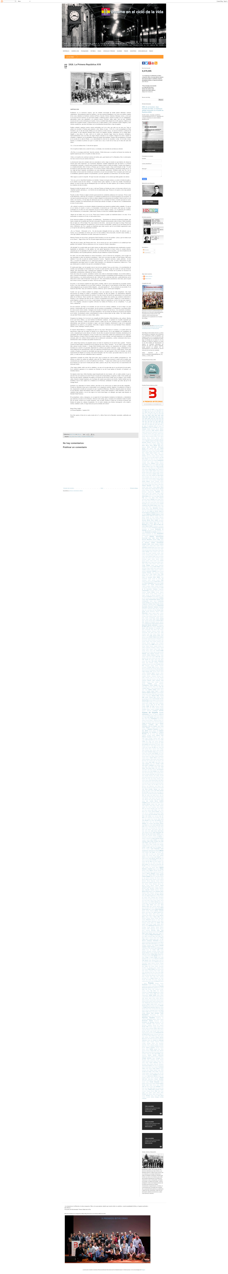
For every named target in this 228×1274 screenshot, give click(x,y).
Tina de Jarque (155, 1067)
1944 (146, 418)
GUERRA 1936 (75, 51)
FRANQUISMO (84, 51)
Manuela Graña (145, 888)
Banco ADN (160, 506)
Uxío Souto (144, 1076)
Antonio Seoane (145, 490)
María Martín (157, 903)
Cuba (155, 602)
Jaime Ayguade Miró (156, 742)
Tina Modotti (160, 1067)
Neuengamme (158, 946)
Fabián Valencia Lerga (155, 652)
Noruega (152, 952)
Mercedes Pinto (145, 931)
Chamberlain (144, 578)
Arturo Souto (148, 497)
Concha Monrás (145, 593)
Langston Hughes (146, 839)
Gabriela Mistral (150, 691)
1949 (160, 418)
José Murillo (147, 795)
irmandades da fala (151, 736)
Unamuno (155, 1074)
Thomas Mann (148, 1067)
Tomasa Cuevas (153, 1070)
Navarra (157, 945)
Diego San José (145, 610)
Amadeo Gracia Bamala (154, 451)
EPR (153, 644)
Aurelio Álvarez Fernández (150, 500)
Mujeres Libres (145, 943)
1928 (162, 413)
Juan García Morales (153, 814)
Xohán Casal (154, 1095)
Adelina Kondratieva (146, 430)
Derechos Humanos (153, 607)
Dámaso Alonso (147, 605)
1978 (148, 424)
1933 (156, 415)
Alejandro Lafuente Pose (151, 440)
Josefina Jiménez (159, 802)
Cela (153, 572)
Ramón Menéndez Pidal (152, 1007)
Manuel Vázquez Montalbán (157, 886)
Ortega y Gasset (149, 957)
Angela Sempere (159, 472)
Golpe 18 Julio (150, 706)
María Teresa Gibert (156, 907)
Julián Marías (160, 830)
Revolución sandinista (147, 1025)
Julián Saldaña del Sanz (147, 832)
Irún (157, 736)
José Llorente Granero (146, 781)
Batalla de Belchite (154, 511)
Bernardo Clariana (149, 521)
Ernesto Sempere (154, 646)
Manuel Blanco (145, 874)
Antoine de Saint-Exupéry (157, 475)
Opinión (156, 955)
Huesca (148, 727)
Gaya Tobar (154, 694)
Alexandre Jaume (155, 442)
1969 (146, 423)
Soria (156, 1053)
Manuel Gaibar (160, 877)
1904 (155, 410)
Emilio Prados (152, 637)
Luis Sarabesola (154, 865)
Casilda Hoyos (153, 568)
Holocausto (145, 726)
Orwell (155, 957)
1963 (151, 421)
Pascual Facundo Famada (157, 963)
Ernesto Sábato (145, 646)
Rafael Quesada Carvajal (147, 999)
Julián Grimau (154, 830)
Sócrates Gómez (147, 1052)
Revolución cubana (158, 1020)
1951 (143, 420)
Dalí (143, 605)
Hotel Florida (160, 726)
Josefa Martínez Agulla (158, 799)
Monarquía (155, 940)
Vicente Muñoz (156, 1085)
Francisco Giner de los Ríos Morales (154, 677)
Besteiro (151, 523)
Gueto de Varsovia (153, 714)
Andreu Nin (158, 464)
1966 (159, 421)
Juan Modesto (158, 820)
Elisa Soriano (160, 629)
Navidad (161, 945)
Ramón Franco (150, 1004)
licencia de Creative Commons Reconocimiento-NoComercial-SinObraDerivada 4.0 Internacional (152, 327)
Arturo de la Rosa (152, 496)
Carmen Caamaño (146, 554)
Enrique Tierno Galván (151, 641)
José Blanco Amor (146, 771)
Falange (144, 653)
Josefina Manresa (146, 804)
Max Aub (157, 925)
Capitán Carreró (145, 545)
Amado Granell (153, 452)
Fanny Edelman (150, 653)
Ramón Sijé (157, 1010)
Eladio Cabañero (153, 626)
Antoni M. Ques (153, 476)
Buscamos (149, 539)
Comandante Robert (155, 587)
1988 (161, 424)
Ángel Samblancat (159, 469)
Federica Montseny (151, 655)
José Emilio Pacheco (159, 774)
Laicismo (161, 838)
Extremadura (144, 652)
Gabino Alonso (148, 276)
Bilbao (155, 523)
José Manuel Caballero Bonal (153, 787)
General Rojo (145, 700)
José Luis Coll (149, 783)
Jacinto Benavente (159, 741)
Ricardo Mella (145, 1026)
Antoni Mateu (160, 476)
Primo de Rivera (154, 987)
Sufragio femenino (146, 1058)
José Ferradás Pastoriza (147, 775)
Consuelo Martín (155, 596)
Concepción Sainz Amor (154, 590)
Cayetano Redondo (146, 572)
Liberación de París (153, 850)
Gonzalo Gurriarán (159, 706)
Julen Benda (158, 827)
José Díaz (152, 774)
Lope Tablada (157, 853)
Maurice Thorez (145, 925)
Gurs (146, 715)
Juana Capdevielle (156, 825)
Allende (161, 448)
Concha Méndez (151, 592)
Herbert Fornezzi (145, 720)
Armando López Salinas (157, 493)
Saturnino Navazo (154, 1044)
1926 (157, 413)
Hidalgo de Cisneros (146, 723)
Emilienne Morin (145, 635)
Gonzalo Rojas (145, 707)
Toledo (143, 1068)
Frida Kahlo (160, 685)
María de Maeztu (157, 895)
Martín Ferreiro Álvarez (154, 915)
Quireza (151, 993)
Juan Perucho (156, 822)
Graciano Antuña (159, 707)
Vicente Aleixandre (154, 1082)
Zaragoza (157, 1097)
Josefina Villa (154, 804)
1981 (153, 424)
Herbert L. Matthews (153, 720)
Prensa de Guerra (146, 987)
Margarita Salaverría (154, 892)
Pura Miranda (160, 990)
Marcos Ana (145, 891)
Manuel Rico (160, 883)
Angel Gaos (153, 466)
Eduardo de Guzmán (150, 622)
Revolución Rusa (160, 1023)
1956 (155, 420)
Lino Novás (158, 852)
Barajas (143, 508)
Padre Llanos (151, 961)
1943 (143, 418)
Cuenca (150, 604)
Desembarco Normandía (147, 608)
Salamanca (144, 1040)
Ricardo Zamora (145, 1028)
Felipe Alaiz (157, 656)
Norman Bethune (146, 952)
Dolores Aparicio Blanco (154, 613)
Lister (147, 853)
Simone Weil (153, 1050)
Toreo (162, 1070)
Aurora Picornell (160, 502)
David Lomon (154, 605)
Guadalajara (155, 710)
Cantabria (161, 544)
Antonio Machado (146, 485)
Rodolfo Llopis (149, 1031)
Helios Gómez (148, 718)
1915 (157, 412)
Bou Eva (154, 535)
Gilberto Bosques (146, 704)
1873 (160, 409)
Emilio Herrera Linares (155, 635)
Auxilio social (149, 503)
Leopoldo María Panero (155, 845)
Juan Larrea (160, 819)
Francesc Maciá (156, 671)
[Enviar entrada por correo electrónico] (83, 434)
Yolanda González (146, 1097)
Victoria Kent (151, 1089)
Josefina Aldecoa (154, 801)
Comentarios (147, 252)
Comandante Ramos (146, 587)
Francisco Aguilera (146, 674)
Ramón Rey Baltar (159, 1008)
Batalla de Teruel (159, 514)
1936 (143, 417)
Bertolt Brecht (145, 523)
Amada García (145, 451)
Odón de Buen (147, 954)
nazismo (144, 946)
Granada (144, 709)
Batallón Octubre (145, 518)
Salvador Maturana (155, 1041)
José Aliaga (144, 766)
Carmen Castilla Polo (155, 554)
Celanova (157, 572)
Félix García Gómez (151, 658)
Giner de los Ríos (155, 704)
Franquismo (145, 685)
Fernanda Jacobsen (153, 662)
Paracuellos (144, 963)
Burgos (161, 538)
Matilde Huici (153, 922)
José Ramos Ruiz (150, 796)
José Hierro (160, 780)
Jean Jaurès (159, 747)
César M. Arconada (147, 577)
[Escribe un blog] (88, 434)
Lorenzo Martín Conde (154, 855)
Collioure (152, 586)
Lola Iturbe (151, 853)
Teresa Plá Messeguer (158, 1064)
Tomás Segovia (156, 1068)
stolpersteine (160, 1055)
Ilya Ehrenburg (159, 733)
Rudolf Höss (160, 1038)
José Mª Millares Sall (156, 784)
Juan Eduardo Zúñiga (158, 813)
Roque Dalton (145, 1035)
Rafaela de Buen (145, 1001)
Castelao (144, 569)
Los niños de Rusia (149, 856)
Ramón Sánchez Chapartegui (148, 1010)
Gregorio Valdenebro (146, 710)
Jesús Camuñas (145, 750)
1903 (153, 410)
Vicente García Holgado (151, 1083)
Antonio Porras (148, 488)
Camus (152, 544)
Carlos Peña (160, 550)
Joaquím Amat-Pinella (155, 754)
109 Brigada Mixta (146, 409)
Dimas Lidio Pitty (153, 610)
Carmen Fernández (155, 557)
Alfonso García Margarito (151, 443)
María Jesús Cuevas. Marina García (155, 900)
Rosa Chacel (152, 1035)
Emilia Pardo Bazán (151, 634)
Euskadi (158, 650)
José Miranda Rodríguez (152, 793)
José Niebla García (154, 795)
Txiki (162, 1073)
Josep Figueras (145, 805)
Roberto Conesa (150, 1029)
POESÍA (126, 51)
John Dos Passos (157, 760)
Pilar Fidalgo (148, 979)
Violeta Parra (160, 1091)
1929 (143, 415)
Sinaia (158, 1050)
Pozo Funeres (148, 986)
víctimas (158, 1086)
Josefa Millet (145, 801)
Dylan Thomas (145, 620)
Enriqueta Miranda (146, 643)
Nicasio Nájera (154, 948)
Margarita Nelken (159, 891)
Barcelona (155, 508)
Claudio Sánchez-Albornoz (157, 584)
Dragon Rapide (149, 619)
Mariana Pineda (145, 910)
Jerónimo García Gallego (157, 748)
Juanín (146, 826)
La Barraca (149, 836)
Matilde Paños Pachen (147, 924)
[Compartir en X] (90, 434)
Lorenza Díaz (145, 855)
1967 (162, 421)
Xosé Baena (160, 1095)
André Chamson (159, 463)
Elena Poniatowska (146, 629)
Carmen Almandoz (152, 553)
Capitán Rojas (153, 545)
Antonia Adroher (145, 478)
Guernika (161, 710)
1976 (143, 424)
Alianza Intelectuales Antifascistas (155, 446)
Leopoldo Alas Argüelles (158, 844)
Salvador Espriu (145, 1041)
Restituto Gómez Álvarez (158, 1019)
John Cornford (150, 760)
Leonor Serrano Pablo (147, 844)
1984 (156, 424)
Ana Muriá (151, 458)
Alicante (143, 448)
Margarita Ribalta (145, 892)
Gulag (143, 715)
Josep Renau (153, 805)
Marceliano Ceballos (154, 888)
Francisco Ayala (155, 674)
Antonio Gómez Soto (149, 484)
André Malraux (145, 464)
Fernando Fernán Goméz (151, 665)
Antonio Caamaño (155, 481)
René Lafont (160, 1016)
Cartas (148, 565)
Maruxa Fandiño (154, 918)
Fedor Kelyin (152, 656)
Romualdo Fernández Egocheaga (156, 1034)
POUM (143, 986)
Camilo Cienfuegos (155, 541)
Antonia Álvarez (152, 478)
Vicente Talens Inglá (151, 1086)
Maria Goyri (158, 898)
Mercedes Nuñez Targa (157, 930)
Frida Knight (144, 686)
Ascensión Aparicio (146, 499)
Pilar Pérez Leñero (150, 981)
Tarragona (158, 1058)
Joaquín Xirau (156, 759)
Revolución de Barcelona (148, 1022)
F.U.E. (149, 652)
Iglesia (146, 730)
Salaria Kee (149, 1040)
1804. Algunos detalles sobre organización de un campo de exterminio (157, 221)
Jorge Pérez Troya (159, 762)
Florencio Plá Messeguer (150, 670)
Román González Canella (150, 1032)
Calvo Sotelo (148, 541)
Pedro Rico (152, 972)
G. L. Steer (151, 688)
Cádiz (158, 539)
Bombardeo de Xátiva (151, 533)
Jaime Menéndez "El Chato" (154, 744)
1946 (152, 418)
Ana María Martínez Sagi (155, 457)
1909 (162, 410)
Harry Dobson (157, 717)
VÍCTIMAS (93, 51)
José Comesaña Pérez (158, 772)
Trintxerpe (151, 1073)
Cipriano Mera (157, 581)
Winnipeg (148, 1095)
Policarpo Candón (159, 983)
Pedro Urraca (148, 973)
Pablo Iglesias (145, 960)
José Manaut (158, 786)
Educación (144, 625)
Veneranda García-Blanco (147, 1080)
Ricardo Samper (152, 1026)
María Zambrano (159, 909)
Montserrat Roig (149, 942)
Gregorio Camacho (151, 709)
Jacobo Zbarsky (145, 742)
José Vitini (151, 799)
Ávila (148, 505)
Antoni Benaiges (145, 476)
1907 (160, 410)
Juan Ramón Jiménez (158, 823)
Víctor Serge (145, 1089)
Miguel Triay (160, 936)
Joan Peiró (161, 753)
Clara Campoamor (148, 583)
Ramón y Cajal (158, 1011)
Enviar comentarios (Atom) (76, 490)
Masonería (148, 919)
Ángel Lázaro (145, 467)
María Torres (148, 278)
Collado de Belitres (146, 586)
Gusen (148, 715)
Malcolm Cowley (145, 870)
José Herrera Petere (153, 780)
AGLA (151, 432)
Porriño (150, 984)
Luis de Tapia (149, 861)
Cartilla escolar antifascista (157, 565)
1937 (146, 417)
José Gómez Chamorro (156, 778)
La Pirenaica (148, 838)
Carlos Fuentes (148, 548)
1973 (156, 423)
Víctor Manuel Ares (159, 1088)
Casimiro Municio (159, 568)
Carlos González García (147, 550)
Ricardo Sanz (160, 1026)
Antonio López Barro (158, 484)
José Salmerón (145, 798)
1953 (148, 420)
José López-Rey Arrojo (156, 781)
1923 (150, 413)
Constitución (149, 596)
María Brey (144, 895)
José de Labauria (145, 774)
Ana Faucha (147, 457)
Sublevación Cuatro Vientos (148, 1056)
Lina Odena (152, 852)
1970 (148, 423)
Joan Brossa (148, 753)
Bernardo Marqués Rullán (158, 521)
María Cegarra (150, 895)
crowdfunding (160, 601)
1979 (151, 424)
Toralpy (158, 1070)
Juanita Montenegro (152, 826)
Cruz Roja (152, 602)
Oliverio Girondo (147, 955)
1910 (143, 412)
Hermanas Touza (150, 721)
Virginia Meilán (160, 1092)
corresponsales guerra (154, 599)
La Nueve (159, 837)
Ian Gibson (161, 729)
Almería (144, 450)
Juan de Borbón (155, 811)
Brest (157, 535)
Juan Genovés (155, 816)
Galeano (144, 692)
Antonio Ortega (152, 487)
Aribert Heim (149, 493)
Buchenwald (144, 538)
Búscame (144, 539)
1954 (150, 420)
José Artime (144, 769)
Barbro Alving (149, 508)
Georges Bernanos (159, 701)
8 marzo (150, 427)
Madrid (161, 867)
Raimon (150, 1001)
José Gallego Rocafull (158, 775)
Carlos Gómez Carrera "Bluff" (157, 548)
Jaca (153, 741)
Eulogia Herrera (145, 650)
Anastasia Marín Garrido (148, 461)
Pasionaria (144, 964)
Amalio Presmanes (159, 454)
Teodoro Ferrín (160, 1061)
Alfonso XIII (157, 445)
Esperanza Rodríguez (151, 647)
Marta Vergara (149, 913)
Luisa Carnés (145, 867)
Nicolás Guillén (156, 949)
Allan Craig (156, 448)
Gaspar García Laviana (147, 694)
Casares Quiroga (149, 566)
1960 (143, 421)
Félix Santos (154, 661)
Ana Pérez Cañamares (158, 458)
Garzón (161, 692)
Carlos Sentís (160, 551)
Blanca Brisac (150, 524)
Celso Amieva (153, 574)
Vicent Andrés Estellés (158, 1080)
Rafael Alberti (152, 995)
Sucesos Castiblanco (159, 1056)
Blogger (143, 1269)
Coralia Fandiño (155, 598)
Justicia (158, 834)
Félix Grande (145, 659)
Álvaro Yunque (160, 449)
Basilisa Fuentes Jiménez (155, 509)
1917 (160, 412)
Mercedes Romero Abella (154, 931)
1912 (149, 412)
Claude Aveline (157, 583)
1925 (155, 413)
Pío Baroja (156, 981)
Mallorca (151, 870)
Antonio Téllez (153, 490)
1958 (160, 420)
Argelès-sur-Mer (151, 491)
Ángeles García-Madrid (147, 473)
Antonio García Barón (151, 482)
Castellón (148, 569)
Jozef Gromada (160, 807)
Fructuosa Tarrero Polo (153, 686)
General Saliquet (152, 700)
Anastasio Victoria (146, 463)
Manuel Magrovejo (151, 880)
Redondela (144, 1016)
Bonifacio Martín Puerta (147, 535)
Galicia (149, 692)
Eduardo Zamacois (159, 623)
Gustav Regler (154, 715)
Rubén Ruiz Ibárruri (154, 1038)
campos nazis (146, 544)
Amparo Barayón (156, 455)
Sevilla (151, 1049)
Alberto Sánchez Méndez (153, 438)
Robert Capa (157, 1028)
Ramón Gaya (145, 1005)
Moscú (161, 942)
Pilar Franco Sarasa (156, 979)
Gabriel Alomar (157, 688)
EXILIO (99, 51)
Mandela (155, 870)
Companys (155, 589)
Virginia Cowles (152, 1092)
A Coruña (154, 427)
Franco (150, 683)
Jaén (150, 742)
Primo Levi (144, 989)
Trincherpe (161, 1071)
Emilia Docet (157, 632)
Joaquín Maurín (153, 757)
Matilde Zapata (156, 924)
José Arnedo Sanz (159, 768)
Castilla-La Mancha (155, 569)
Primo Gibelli (160, 987)
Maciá (157, 867)
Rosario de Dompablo (150, 1037)
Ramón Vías (151, 1011)
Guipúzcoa (161, 714)
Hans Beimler (150, 717)
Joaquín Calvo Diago (149, 756)
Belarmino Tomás (159, 518)
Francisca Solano (159, 673)
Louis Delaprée (157, 856)
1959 (162, 420)
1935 (162, 415)
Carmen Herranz (155, 559)
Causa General (160, 571)
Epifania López (148, 644)
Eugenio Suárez (153, 649)
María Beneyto (160, 894)
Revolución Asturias (147, 1020)
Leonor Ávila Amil (152, 842)
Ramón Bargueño (155, 1002)
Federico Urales (145, 656)
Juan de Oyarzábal (149, 813)
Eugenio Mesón (145, 649)
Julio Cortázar (153, 834)
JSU (143, 808)
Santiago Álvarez (151, 1043)
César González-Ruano (158, 575)
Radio (155, 993)
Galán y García (159, 691)
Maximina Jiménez (155, 927)
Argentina (157, 491)
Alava (155, 434)
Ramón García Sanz (158, 1004)
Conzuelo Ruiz (149, 598)
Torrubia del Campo (146, 1071)
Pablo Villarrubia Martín (154, 960)
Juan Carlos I (154, 810)
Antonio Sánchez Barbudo (157, 488)
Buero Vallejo (151, 538)
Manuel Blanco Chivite (154, 874)
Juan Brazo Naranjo (146, 810)
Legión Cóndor (150, 841)
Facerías (161, 652)
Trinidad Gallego (145, 1073)
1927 (160, 413)
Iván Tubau (148, 741)
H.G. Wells (144, 717)
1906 (157, 410)
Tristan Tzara (157, 1073)
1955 (153, 420)
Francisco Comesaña (151, 676)
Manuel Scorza (145, 885)
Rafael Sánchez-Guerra (158, 999)
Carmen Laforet (149, 560)
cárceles (144, 547)
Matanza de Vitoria (155, 919)
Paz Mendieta (150, 967)
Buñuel (157, 538)
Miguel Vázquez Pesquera (148, 937)
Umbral (151, 1074)
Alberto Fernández (150, 436)
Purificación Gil (145, 992)
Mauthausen (152, 925)
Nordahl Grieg (160, 951)
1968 (143, 423)
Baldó (157, 506)
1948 (157, 418)
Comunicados (145, 590)
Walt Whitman (149, 1094)
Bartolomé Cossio (145, 509)
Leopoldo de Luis (146, 845)
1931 (149, 415)
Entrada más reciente (68, 488)
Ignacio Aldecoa (152, 730)
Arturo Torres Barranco (157, 497)
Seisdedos (152, 1047)
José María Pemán (150, 790)
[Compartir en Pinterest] (93, 434)
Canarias (157, 544)
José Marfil (161, 787)
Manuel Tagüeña (155, 885)
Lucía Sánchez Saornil (154, 858)
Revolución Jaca (151, 1023)
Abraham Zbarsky (155, 429)
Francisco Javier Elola (146, 679)
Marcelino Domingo (159, 889)
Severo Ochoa (145, 1049)
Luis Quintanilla (158, 864)
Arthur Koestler (148, 494)
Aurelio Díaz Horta (146, 502)
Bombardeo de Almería (147, 527)
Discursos (145, 613)
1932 (152, 415)
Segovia (148, 1047)
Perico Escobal (145, 976)
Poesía (151, 983)
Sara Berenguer (159, 1043)
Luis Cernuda (153, 859)
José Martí (146, 792)
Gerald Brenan (145, 703)
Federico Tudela (159, 655)
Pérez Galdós (160, 975)
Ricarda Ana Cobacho (158, 1025)
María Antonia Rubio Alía (150, 894)
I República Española (85, 436)
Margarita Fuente (152, 891)
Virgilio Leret (145, 1092)
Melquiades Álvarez (155, 928)
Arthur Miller (161, 494)
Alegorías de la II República (153, 439)
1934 (159, 415)
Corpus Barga (145, 599)
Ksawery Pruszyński (157, 835)
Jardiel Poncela (157, 745)
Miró (162, 939)
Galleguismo (153, 692)
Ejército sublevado (152, 625)
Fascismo (157, 653)
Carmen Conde (151, 556)
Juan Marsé (151, 820)
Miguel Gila (147, 934)
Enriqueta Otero (155, 643)
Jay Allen (154, 747)
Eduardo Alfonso (152, 620)
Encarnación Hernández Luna (157, 638)
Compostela (161, 589)
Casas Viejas (156, 566)
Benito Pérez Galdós (76, 436)
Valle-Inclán (144, 1079)
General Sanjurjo (159, 700)
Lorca (162, 854)
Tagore (153, 1058)
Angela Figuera (152, 470)
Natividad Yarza (150, 945)
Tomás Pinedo (149, 1068)
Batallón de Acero (150, 517)
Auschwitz (144, 503)
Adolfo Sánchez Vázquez (158, 430)
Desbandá (161, 607)
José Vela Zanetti (159, 798)
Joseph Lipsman (159, 805)
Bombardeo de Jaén (151, 530)
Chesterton (144, 580)
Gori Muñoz (152, 707)
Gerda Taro (152, 703)
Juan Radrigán (150, 823)
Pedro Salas (157, 972)
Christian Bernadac (146, 581)
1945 (149, 418)
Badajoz (155, 505)
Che (162, 578)
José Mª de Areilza (146, 784)
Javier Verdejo (148, 747)
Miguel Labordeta (148, 936)
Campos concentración (157, 542)
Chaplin (149, 578)
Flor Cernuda (153, 668)
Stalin (162, 1053)
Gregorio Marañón (159, 709)
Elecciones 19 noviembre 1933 (156, 628)
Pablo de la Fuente (150, 958)
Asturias (152, 499)
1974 (159, 423)
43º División (159, 426)
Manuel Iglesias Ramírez (147, 879)
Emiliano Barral (160, 634)
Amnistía (144, 455)
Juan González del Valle (158, 817)
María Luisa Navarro (150, 903)
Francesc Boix (148, 671)
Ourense (144, 958)
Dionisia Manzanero (150, 611)
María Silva (149, 907)
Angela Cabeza (145, 470)
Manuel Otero (157, 882)
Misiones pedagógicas (147, 940)
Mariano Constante (159, 910)
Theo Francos (155, 1065)
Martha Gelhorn (156, 913)
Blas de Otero (157, 524)
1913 (151, 412)
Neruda (153, 946)
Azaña (151, 505)
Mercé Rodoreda (146, 930)
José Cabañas (160, 771)
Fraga (143, 671)
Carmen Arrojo (160, 553)
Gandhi (158, 692)
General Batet (160, 694)
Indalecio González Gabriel (148, 735)
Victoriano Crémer (159, 1089)
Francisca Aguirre (151, 673)
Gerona (157, 703)
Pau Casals (145, 966)
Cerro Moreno (149, 575)
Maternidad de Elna (156, 921)
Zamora (152, 1097)
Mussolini (154, 943)
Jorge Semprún (145, 763)
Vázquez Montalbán (158, 1079)
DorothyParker (152, 617)
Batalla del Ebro (145, 515)
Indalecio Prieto (160, 735)
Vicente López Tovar (147, 1085)
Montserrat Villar (156, 942)
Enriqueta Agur (160, 641)
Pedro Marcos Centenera (147, 970)
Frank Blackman (159, 683)
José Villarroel (145, 799)
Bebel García (153, 518)
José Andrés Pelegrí (152, 766)
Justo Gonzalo (148, 835)
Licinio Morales (145, 852)
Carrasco (154, 563)
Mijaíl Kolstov (157, 937)
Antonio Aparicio (146, 481)
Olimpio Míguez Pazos (156, 954)
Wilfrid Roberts (156, 1094)
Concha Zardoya (153, 593)
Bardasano (161, 508)
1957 (157, 420)
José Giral (148, 778)
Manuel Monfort (160, 880)
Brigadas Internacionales (156, 536)
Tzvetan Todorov (145, 1074)
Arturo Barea (145, 496)
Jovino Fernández (152, 807)
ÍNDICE (151, 51)
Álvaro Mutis (154, 449)
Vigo (156, 1091)
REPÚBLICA (66, 51)
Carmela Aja (144, 553)
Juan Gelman (148, 816)
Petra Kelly (152, 976)
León (162, 841)
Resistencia (149, 1019)
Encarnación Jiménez (146, 640)
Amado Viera (160, 452)
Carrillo (143, 565)
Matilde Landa (160, 922)
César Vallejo (156, 577)
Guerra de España (150, 712)
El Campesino (160, 625)
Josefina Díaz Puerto (151, 802)
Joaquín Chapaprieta (159, 756)
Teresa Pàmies (150, 1064)
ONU (152, 955)
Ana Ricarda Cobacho (146, 460)
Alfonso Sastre (149, 445)
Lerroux (143, 847)
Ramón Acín (148, 1002)
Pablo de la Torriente (159, 958)
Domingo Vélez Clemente (158, 616)
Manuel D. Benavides (155, 876)
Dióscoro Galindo (160, 611)
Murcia (150, 943)
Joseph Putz (145, 807)
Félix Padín (148, 661)
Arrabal (143, 494)
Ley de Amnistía (157, 847)
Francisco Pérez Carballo (152, 682)
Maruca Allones (149, 916)
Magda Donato (156, 868)
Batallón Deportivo (159, 517)
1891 (148, 410)
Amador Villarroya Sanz (148, 454)
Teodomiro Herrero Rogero (151, 1061)
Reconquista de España (156, 1014)
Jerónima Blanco (148, 748)
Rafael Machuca (159, 998)
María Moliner (150, 904)
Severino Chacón (160, 1047)
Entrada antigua (134, 488)
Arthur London (155, 494)
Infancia (144, 736)
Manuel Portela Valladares (151, 883)
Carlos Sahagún (145, 551)
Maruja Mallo (157, 916)
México (161, 931)
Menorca (161, 928)
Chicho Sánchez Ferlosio (154, 580)
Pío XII (160, 981)
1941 (159, 417)
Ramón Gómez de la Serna (154, 1005)
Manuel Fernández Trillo (151, 877)
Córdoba (161, 598)
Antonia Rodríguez (153, 479)
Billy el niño (160, 523)
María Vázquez (152, 909)
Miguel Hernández (155, 934)
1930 (146, 415)
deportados (145, 607)
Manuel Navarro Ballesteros (148, 882)
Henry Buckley (160, 718)
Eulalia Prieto (160, 649)
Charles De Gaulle (156, 578)
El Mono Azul (145, 626)
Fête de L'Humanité (146, 668)
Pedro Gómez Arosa (159, 969)
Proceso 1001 (151, 989)
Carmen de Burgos (159, 556)
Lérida (162, 845)
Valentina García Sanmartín (152, 1077)
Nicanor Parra (148, 948)
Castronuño (148, 571)
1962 (148, 421)
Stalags (158, 1053)
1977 (146, 424)
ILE (148, 733)
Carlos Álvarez (157, 547)
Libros (92, 436)
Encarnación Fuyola (146, 638)
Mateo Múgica (148, 921)
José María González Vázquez (149, 789)
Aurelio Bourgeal (159, 500)
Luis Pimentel (151, 864)
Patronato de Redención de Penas (155, 964)
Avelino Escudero (156, 503)
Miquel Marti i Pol (157, 939)
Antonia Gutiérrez (159, 478)
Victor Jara (152, 1088)
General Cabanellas (146, 695)
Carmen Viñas (148, 563)
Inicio (102, 488)
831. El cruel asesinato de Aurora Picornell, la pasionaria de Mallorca (157, 231)
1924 (153, 413)
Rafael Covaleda (155, 996)
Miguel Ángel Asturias (147, 933)
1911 (70, 436)
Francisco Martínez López (148, 680)
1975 (162, 423)
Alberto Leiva (157, 436)
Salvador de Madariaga (158, 1040)
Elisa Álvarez (154, 629)
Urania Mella (160, 1074)
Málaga (161, 869)
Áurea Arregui (157, 499)
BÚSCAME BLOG (142, 51)
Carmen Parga (151, 562)
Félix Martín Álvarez (153, 659)
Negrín (149, 946)
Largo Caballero (153, 839)
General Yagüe (145, 701)
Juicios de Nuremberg (150, 827)
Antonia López (145, 479)
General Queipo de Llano (158, 698)
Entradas (146, 250)
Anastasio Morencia (159, 461)
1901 (150, 410)
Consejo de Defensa (150, 595)
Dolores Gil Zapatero (158, 614)
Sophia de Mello (150, 1053)
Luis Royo (148, 865)
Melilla (148, 928)
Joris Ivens (152, 763)
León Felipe (145, 842)
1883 (143, 410)
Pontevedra (145, 984)
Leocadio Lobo (157, 841)
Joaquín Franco (145, 757)
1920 (143, 413)
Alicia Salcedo (150, 448)
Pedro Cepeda (157, 967)
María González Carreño (150, 898)
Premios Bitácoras (155, 986)
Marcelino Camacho (149, 889)
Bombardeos (160, 533)
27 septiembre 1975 (151, 426)
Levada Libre (149, 847)
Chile (162, 580)
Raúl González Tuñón (157, 1013)
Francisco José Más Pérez (157, 679)
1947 (154, 418)
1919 (162, 412)
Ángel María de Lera (152, 467)
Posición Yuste (160, 984)
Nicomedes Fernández (152, 951)
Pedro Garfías (151, 969)
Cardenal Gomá (150, 547)
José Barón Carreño (151, 769)
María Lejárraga (154, 901)
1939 (153, 417)
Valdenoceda (150, 1076)
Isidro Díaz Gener (157, 739)
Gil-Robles (161, 703)
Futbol (147, 688)
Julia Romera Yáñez (156, 829)
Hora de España (152, 726)
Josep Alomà (160, 804)
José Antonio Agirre (150, 768)
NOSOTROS (133, 51)
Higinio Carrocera (155, 723)
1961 (146, 421)
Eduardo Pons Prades (150, 623)
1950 (162, 418)
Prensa (161, 986)
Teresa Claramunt (153, 1062)
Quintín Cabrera (145, 993)
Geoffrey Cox (152, 701)
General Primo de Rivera (147, 698)
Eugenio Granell (159, 647)
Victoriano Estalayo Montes (148, 1091)
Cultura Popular (156, 604)
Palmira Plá (161, 961)
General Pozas (160, 697)
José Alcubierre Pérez (158, 765)
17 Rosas (156, 409)
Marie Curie (150, 912)
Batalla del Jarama (154, 515)
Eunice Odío (153, 650)
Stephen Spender (152, 1055)
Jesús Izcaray (159, 751)
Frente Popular (153, 685)
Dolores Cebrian (149, 614)
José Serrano (152, 798)
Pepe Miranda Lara (153, 975)
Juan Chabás (148, 811)
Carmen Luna (156, 560)
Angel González (159, 466)
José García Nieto (154, 777)
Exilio (161, 650)
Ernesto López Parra (159, 644)
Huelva (143, 727)
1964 (154, 421)
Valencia (155, 1076)
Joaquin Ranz (160, 757)
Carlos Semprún (153, 551)
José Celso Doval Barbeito (147, 772)
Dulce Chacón (156, 619)
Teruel (143, 1065)
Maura (162, 924)
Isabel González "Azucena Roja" (152, 738)
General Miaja (155, 695)
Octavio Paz (156, 952)
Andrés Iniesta (152, 464)
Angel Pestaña (152, 469)
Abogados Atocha (146, 429)
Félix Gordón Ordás (159, 658)
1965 (157, 421)
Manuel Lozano (156, 879)
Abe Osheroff (161, 427)
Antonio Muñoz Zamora (158, 485)
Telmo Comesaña (151, 1059)
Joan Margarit (155, 753)
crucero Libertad (145, 602)
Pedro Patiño (157, 970)
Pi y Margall (150, 978)
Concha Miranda (159, 592)
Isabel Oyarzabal (149, 739)
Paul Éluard (151, 966)
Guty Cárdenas (160, 715)
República (152, 1017)
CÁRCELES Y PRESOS (109, 51)
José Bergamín (160, 769)
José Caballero (153, 771)
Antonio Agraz (160, 479)
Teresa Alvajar (145, 1062)
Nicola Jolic (148, 949)
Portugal (154, 984)
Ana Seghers (154, 460)
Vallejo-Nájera (150, 1079)
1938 (150, 417)
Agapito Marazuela (146, 432)
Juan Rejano (144, 825)
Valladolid (161, 1077)
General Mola (152, 697)
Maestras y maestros (147, 869)
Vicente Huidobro (159, 1083)
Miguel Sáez (155, 936)
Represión (145, 1017)
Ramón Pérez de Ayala (151, 1008)
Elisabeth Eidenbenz (146, 631)
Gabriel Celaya (152, 689)
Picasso (156, 978)
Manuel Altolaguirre (151, 873)
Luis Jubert (152, 862)
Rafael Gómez (152, 998)
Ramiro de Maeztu (156, 1001)
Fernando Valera (151, 667)
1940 (156, 417)
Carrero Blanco (160, 563)
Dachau (161, 604)
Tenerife (157, 1059)
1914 (154, 412)
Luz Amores (152, 867)
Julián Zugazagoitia (157, 832)
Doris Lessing (145, 617)
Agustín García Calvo (152, 433)
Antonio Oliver (145, 487)
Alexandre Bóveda (146, 442)
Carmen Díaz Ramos (146, 557)
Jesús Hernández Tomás (150, 751)
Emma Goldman (159, 637)
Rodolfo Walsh (156, 1031)
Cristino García (153, 601)
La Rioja (153, 838)
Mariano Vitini (145, 912)
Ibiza (143, 730)
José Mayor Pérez (153, 792)
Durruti (161, 619)
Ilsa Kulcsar (152, 733)
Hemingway (154, 718)
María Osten (157, 904)
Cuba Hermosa (160, 602)
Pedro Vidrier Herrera (155, 973)
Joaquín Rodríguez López (147, 759)
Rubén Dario (147, 1038)
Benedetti (144, 520)
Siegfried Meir (157, 1049)
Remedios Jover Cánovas (152, 1016)
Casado (143, 566)
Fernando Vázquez (159, 667)
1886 (145, 410)
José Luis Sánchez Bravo (158, 783)
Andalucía (153, 463)
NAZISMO (119, 51)
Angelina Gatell (155, 473)
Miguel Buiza (155, 933)
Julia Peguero (148, 829)
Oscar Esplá (160, 957)
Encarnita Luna (154, 640)
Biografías (144, 524)
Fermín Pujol (145, 662)
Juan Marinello (145, 820)
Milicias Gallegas (149, 939)
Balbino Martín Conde (150, 506)
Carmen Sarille (157, 562)
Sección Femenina (154, 1046)
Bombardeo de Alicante (158, 526)
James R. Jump (149, 745)
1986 (158, 424)
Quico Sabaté (160, 992)
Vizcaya (144, 1094)
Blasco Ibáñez (149, 526)
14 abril (152, 409)
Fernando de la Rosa (151, 664)
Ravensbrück (145, 1014)
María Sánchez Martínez (155, 906)
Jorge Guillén (152, 762)
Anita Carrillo (149, 475)
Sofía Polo (153, 1052)
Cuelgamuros (145, 604)
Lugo (160, 858)
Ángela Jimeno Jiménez (151, 472)
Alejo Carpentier (159, 440)
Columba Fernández (159, 586)
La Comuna (154, 836)
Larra (159, 839)
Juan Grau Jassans (146, 819)
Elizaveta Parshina (156, 631)
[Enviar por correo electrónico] (86, 434)
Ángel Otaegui (145, 469)
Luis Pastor (158, 862)
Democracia (160, 605)
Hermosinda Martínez (159, 721)
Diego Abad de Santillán (158, 608)
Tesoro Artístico (148, 1065)
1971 (151, 423)
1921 (145, 413)
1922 (148, 413)
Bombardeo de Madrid (151, 532)
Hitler (157, 724)
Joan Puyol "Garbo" (146, 754)
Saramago (144, 1044)
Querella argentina (153, 992)
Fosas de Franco (159, 670)
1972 (154, 423)
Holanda (161, 724)
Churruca (152, 581)
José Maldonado (150, 786)
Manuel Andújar (159, 873)
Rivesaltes (151, 1028)
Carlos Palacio (155, 550)
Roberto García (157, 1029)
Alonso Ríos (148, 449)
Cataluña (154, 571)
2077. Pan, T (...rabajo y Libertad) (155, 238)
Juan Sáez (150, 825)
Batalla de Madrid (151, 514)
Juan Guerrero (154, 819)
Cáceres (154, 539)
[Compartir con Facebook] (92, 434)
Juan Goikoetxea (148, 817)
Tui (160, 1073)
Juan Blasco (160, 808)
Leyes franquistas (155, 848)
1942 (162, 417)
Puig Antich (153, 990)
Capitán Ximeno (159, 545)
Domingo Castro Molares (147, 616)
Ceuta (162, 577)
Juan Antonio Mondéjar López (151, 808)
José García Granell (146, 777)
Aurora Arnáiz (153, 502)
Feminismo (160, 661)
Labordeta (157, 838)
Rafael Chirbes (149, 996)
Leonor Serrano (160, 842)
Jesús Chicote (153, 750)
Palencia (156, 961)
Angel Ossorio (160, 467)
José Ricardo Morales (158, 796)
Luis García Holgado (156, 861)
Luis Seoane (160, 865)
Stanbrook (144, 1055)
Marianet (152, 910)
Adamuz (161, 429)
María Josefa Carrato (146, 901)
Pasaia (149, 963)
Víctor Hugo (147, 1088)
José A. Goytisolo (149, 765)
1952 (145, 420)
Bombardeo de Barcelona (157, 527)
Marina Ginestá (157, 912)
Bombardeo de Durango (148, 529)
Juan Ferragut (145, 814)
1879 (162, 409)
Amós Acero (149, 455)
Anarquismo (160, 460)
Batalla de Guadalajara (150, 512)
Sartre (148, 1044)
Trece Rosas (155, 1071)
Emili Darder (151, 632)
